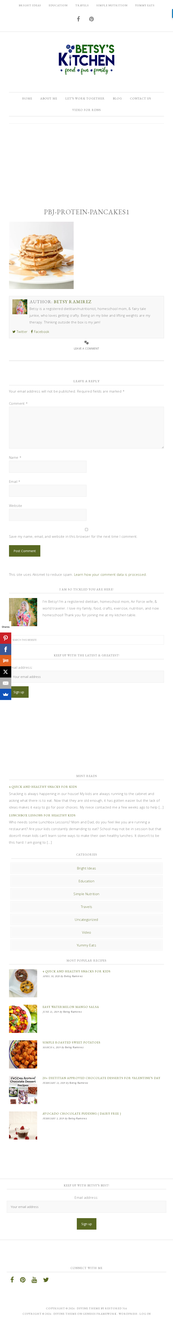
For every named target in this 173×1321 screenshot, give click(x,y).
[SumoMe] (5, 694)
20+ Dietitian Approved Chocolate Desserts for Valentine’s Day (101, 1078)
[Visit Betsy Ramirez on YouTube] (34, 1281)
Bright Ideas (86, 868)
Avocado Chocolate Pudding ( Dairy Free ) (82, 1114)
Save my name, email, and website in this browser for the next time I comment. (73, 536)
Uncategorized (86, 919)
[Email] (5, 683)
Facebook (41, 331)
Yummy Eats (86, 945)
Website (15, 505)
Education (87, 881)
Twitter (21, 331)
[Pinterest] (5, 638)
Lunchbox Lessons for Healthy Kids (42, 815)
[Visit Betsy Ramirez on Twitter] (46, 1281)
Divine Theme (65, 1314)
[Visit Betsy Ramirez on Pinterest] (92, 19)
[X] (5, 671)
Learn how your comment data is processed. (110, 574)
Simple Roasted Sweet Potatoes (71, 1042)
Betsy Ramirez (86, 59)
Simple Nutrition (86, 894)
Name (15, 457)
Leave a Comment (86, 348)
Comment (18, 403)
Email (14, 481)
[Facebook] (5, 649)
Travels (86, 906)
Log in (145, 1314)
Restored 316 (116, 1308)
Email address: (21, 667)
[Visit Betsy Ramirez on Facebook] (78, 19)
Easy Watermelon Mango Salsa (71, 1007)
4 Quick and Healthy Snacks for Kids (43, 787)
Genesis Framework (100, 1314)
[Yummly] (5, 660)
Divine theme (88, 1308)
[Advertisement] (86, 161)
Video (86, 932)
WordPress (128, 1314)
